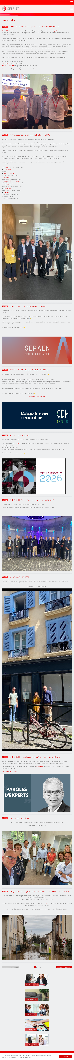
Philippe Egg (39, 766)
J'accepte (65, 1056)
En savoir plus (27, 1058)
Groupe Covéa (55, 31)
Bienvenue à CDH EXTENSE (37, 396)
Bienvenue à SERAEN (37, 331)
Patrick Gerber (8, 188)
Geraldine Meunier (9, 173)
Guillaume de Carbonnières (11, 181)
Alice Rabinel (7, 185)
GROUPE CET (6, 31)
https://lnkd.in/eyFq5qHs (10, 771)
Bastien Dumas (6, 67)
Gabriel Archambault (8, 65)
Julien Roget (7, 192)
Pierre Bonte (5, 63)
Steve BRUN (7, 177)
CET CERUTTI (16, 443)
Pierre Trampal (6, 69)
